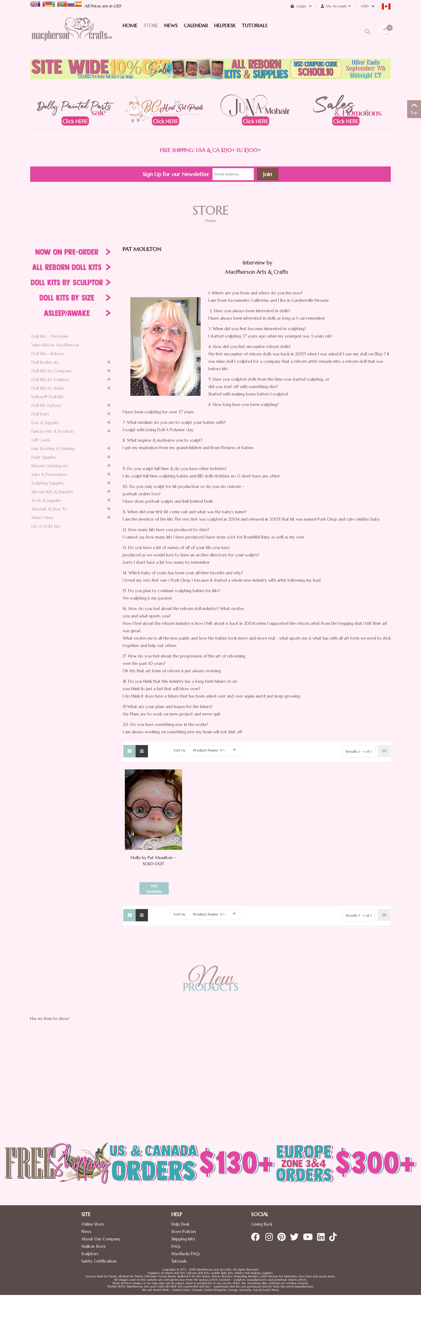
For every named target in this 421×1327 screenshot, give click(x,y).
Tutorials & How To (49, 509)
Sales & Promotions (49, 474)
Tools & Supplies (46, 500)
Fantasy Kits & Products (52, 431)
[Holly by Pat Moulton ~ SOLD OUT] (153, 809)
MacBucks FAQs (185, 1253)
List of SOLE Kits (45, 526)
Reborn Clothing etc (50, 466)
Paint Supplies (43, 457)
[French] (41, 3)
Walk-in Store (93, 1246)
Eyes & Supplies (45, 422)
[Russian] (71, 3)
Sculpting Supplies (47, 483)
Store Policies (183, 1231)
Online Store (92, 1224)
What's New (42, 517)
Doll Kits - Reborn (47, 353)
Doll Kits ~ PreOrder (49, 336)
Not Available (154, 888)
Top (414, 112)
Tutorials (179, 1261)
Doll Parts (40, 414)
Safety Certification (98, 1261)
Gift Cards (40, 440)
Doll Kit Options (46, 405)
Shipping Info (183, 1239)
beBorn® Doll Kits (47, 396)
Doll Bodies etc (45, 362)
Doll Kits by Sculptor (50, 379)
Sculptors (89, 1253)
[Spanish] (78, 3)
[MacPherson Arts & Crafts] (71, 35)
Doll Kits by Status (47, 388)
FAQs (176, 1246)
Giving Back (261, 1224)
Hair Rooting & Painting (53, 448)
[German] (48, 3)
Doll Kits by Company (51, 371)
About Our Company (101, 1239)
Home (210, 220)
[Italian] (56, 3)
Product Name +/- (209, 750)
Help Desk (180, 1224)
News (86, 1231)
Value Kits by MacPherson (55, 345)
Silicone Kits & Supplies (52, 491)
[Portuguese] (63, 3)
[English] (34, 3)
